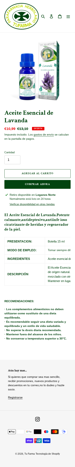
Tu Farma (29, 453)
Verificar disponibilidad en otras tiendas (32, 204)
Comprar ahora (37, 184)
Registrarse (15, 397)
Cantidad (9, 152)
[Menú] (68, 16)
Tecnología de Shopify (48, 453)
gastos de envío (44, 134)
